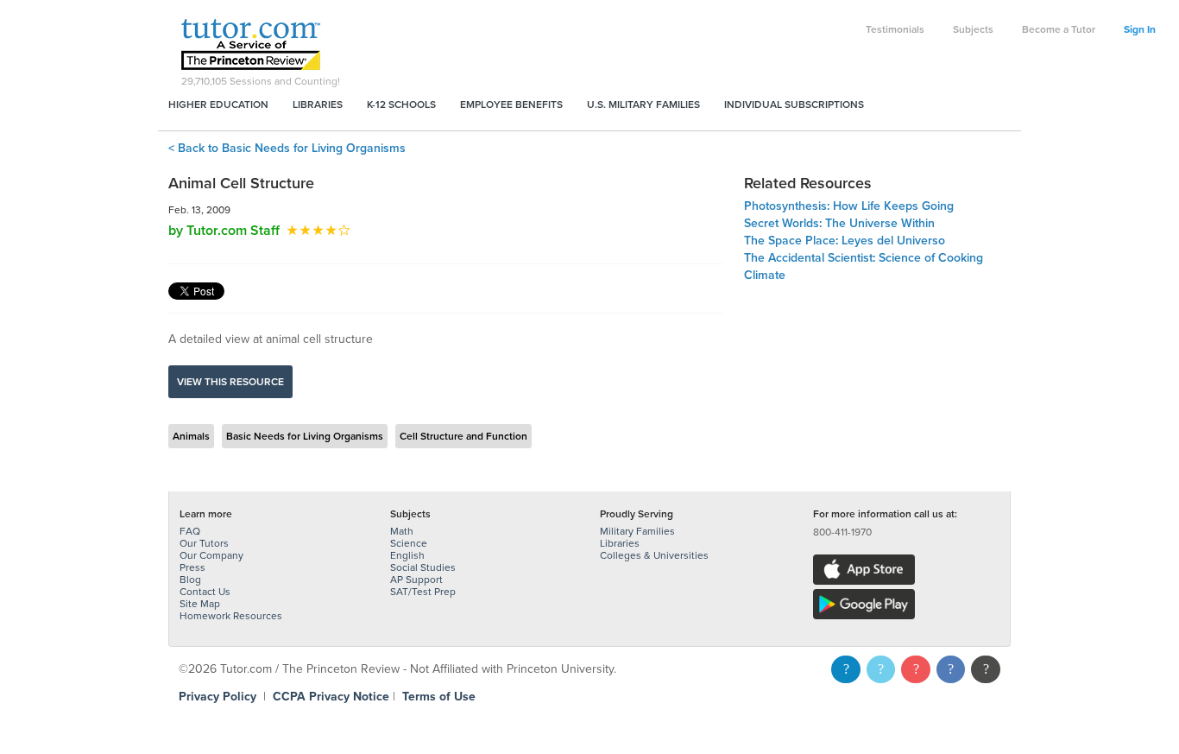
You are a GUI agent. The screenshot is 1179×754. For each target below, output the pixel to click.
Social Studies (423, 567)
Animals (191, 436)
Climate (764, 275)
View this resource (230, 382)
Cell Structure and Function (463, 436)
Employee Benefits (511, 104)
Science (408, 543)
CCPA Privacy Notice (331, 696)
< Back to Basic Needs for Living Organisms (287, 148)
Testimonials (895, 29)
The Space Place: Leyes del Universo (844, 240)
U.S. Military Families (643, 104)
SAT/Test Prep (423, 592)
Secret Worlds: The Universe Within (839, 223)
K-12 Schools (401, 104)
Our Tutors (204, 543)
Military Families (637, 531)
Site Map (200, 604)
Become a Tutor (1058, 29)
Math (401, 531)
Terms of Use (439, 696)
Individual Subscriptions (794, 104)
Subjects (973, 29)
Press (192, 567)
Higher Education (218, 104)
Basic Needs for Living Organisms (304, 436)
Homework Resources (231, 616)
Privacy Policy (217, 696)
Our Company (211, 555)
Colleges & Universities (654, 555)
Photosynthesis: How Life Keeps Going (849, 206)
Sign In (1140, 29)
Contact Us (205, 592)
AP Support (416, 579)
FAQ (190, 531)
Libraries (318, 104)
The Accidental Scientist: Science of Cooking (863, 257)
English (407, 555)
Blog (190, 579)
